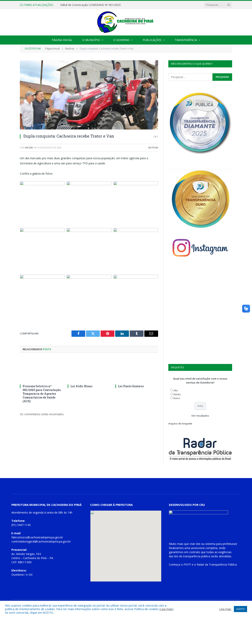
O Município (91, 40)
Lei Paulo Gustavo (131, 386)
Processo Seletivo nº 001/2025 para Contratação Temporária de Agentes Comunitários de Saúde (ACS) (42, 393)
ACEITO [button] (240, 609)
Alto (175, 390)
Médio (177, 394)
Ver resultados (200, 415)
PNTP (187, 564)
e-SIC (29, 574)
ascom (29, 147)
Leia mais (166, 609)
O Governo (121, 40)
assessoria (198, 548)
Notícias (153, 147)
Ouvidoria (17, 574)
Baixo (176, 398)
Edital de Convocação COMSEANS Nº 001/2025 (90, 5)
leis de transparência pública (192, 556)
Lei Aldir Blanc (81, 386)
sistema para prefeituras (220, 544)
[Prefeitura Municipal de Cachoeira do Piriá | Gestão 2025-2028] (126, 22)
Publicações (152, 40)
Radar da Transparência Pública (217, 564)
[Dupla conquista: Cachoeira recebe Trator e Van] (89, 94)
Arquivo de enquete (180, 423)
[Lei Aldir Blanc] (89, 369)
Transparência (186, 40)
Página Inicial (62, 40)
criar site (195, 544)
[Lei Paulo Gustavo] (136, 369)
